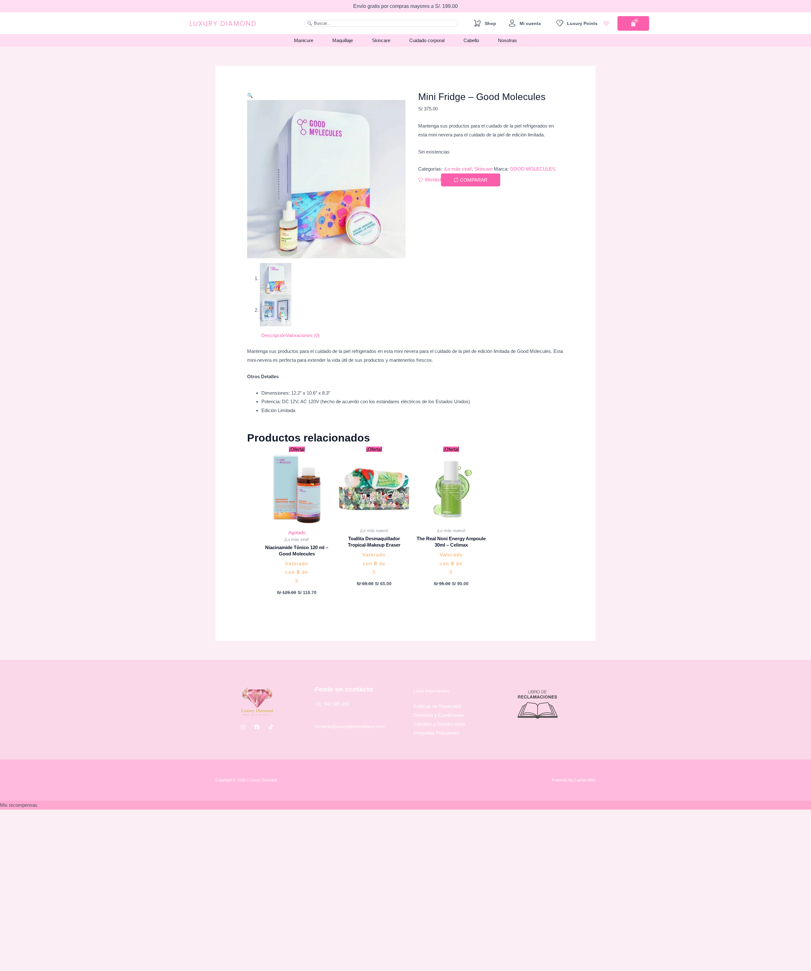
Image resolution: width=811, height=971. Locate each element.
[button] (250, 95)
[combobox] (380, 23)
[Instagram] (243, 727)
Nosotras (507, 40)
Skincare (381, 40)
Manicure (303, 40)
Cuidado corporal (426, 40)
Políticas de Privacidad (437, 706)
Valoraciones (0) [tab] (303, 335)
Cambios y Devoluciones (439, 724)
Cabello (471, 40)
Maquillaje (342, 40)
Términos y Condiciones (438, 715)
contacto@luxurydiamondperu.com (350, 726)
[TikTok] (271, 727)
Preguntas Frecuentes (436, 733)
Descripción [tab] (273, 335)
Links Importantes (431, 690)
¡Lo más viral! (458, 169)
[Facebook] (257, 727)
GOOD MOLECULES (532, 169)
